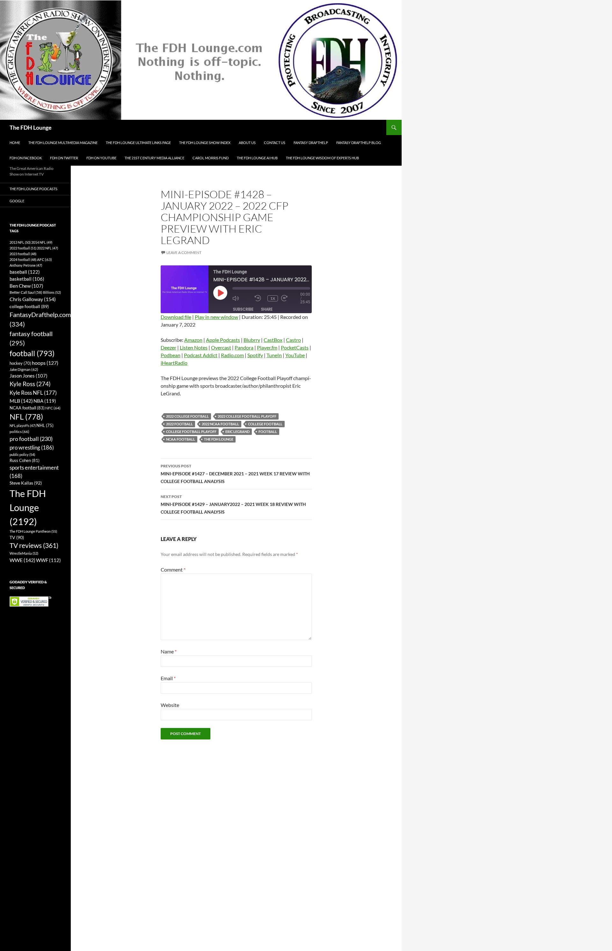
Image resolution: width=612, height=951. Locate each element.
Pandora (244, 347)
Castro (293, 340)
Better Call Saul (26, 292)
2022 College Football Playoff (247, 416)
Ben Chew (26, 286)
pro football (31, 438)
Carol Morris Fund (211, 158)
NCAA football (180, 439)
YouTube (295, 355)
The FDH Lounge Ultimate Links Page (138, 142)
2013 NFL (20, 242)
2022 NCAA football (220, 424)
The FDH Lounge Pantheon (33, 531)
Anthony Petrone (26, 265)
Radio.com (232, 355)
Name (169, 651)
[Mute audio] (241, 298)
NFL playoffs (23, 425)
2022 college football (187, 416)
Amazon (193, 340)
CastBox (273, 340)
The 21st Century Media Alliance (154, 158)
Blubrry (252, 340)
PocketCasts (295, 347)
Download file (176, 317)
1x (272, 298)
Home (15, 142)
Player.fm (267, 347)
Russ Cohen (25, 460)
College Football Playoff (191, 431)
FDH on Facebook (26, 158)
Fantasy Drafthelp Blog (358, 142)
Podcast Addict (200, 355)
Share (267, 309)
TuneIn (274, 355)
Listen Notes (194, 347)
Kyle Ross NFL (33, 392)
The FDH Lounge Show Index (204, 142)
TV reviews (34, 545)
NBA (44, 401)
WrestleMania (24, 553)
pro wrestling (32, 447)
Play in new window (216, 317)
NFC (53, 408)
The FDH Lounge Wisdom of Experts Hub (322, 158)
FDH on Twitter (64, 158)
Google (17, 201)
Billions (52, 292)
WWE (22, 560)
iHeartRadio (174, 363)
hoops (45, 363)
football (268, 431)
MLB (21, 401)
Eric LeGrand (237, 431)
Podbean (170, 355)
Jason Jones (28, 375)
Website (170, 705)
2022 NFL (47, 248)
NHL (45, 425)
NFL (26, 416)
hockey (20, 363)
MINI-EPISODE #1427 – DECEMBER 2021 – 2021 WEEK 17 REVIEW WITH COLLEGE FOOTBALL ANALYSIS (235, 474)
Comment (173, 569)
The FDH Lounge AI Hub (257, 158)
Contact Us (274, 142)
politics (19, 431)
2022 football (179, 424)
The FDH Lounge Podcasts (33, 189)
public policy (22, 454)
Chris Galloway (33, 299)
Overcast (221, 347)
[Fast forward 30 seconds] (290, 298)
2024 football (23, 259)
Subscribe (243, 309)
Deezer (168, 347)
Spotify (255, 355)
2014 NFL (41, 242)
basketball (27, 279)
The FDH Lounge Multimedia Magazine (63, 142)
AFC (44, 259)
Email (168, 678)
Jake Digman (24, 369)
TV (17, 537)
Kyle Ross (30, 383)
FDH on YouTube (101, 158)
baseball (25, 272)
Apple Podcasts (223, 340)
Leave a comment (183, 252)
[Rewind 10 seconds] (259, 298)
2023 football (23, 254)
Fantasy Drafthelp (311, 142)
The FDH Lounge (31, 127)
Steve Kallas (26, 483)
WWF (48, 560)
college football (265, 424)
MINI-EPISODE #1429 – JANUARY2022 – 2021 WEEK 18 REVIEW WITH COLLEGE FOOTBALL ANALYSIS (233, 504)
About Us (247, 142)
